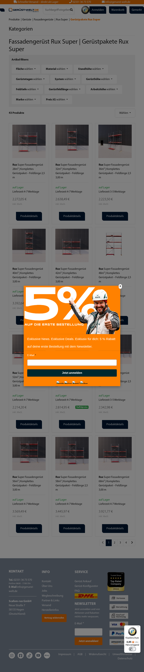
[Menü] (138, 627)
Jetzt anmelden (72, 373)
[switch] (132, 649)
